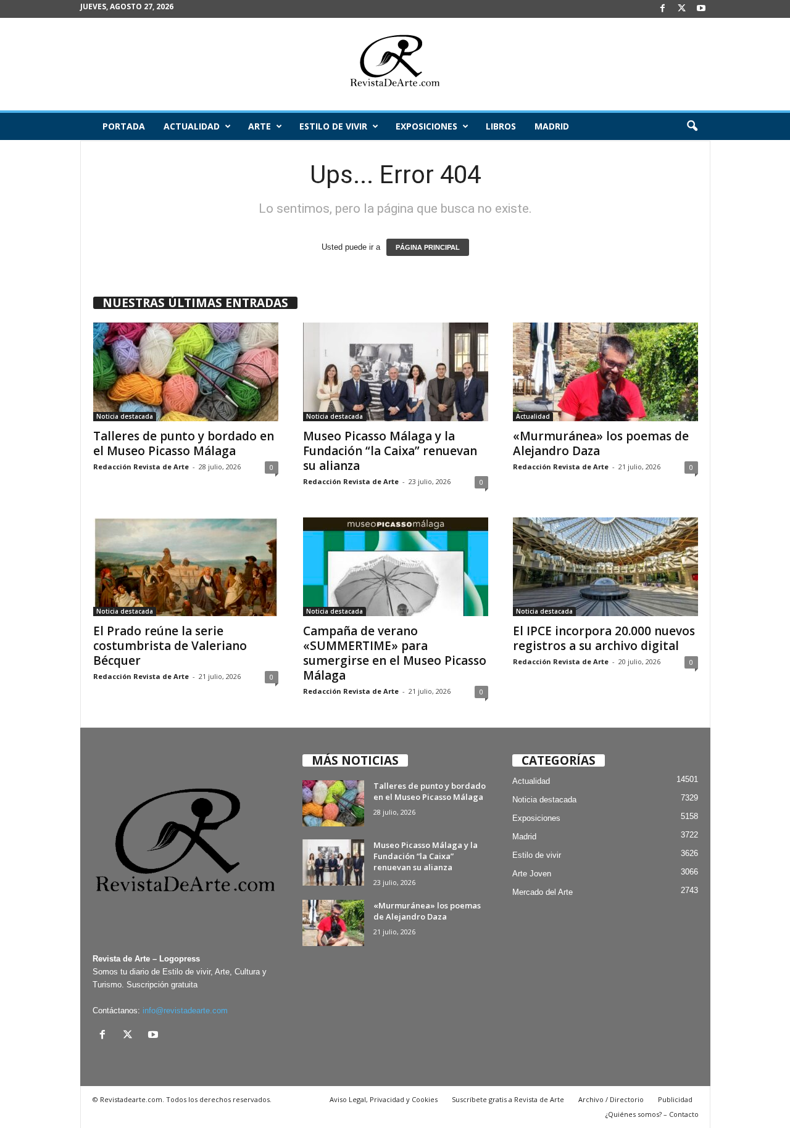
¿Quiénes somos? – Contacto (652, 1114)
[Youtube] (701, 9)
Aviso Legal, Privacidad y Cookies (384, 1099)
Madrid (551, 126)
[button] (691, 126)
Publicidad (675, 1099)
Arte (259, 126)
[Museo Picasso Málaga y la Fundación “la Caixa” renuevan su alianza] (395, 372)
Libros (501, 126)
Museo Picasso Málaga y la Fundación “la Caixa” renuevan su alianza (390, 451)
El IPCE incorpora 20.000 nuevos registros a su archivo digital (604, 638)
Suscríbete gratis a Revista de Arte (508, 1099)
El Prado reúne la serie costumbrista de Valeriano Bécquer (170, 646)
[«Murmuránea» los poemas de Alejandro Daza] (605, 372)
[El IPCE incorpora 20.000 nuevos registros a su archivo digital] (605, 566)
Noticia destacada (124, 416)
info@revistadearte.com (185, 1010)
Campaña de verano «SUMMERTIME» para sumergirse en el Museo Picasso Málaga (394, 653)
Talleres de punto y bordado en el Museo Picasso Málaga (183, 443)
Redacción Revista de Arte (141, 466)
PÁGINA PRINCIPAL (428, 247)
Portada (123, 126)
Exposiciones (426, 126)
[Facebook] (662, 9)
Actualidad (192, 126)
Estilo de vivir (333, 126)
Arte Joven (531, 873)
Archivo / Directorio (611, 1099)
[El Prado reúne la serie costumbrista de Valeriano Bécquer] (185, 566)
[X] (682, 9)
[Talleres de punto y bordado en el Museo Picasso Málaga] (185, 372)
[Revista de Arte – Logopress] (395, 64)
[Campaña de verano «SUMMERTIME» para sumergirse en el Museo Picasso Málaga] (395, 566)
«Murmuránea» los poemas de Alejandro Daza (601, 443)
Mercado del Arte (542, 892)
